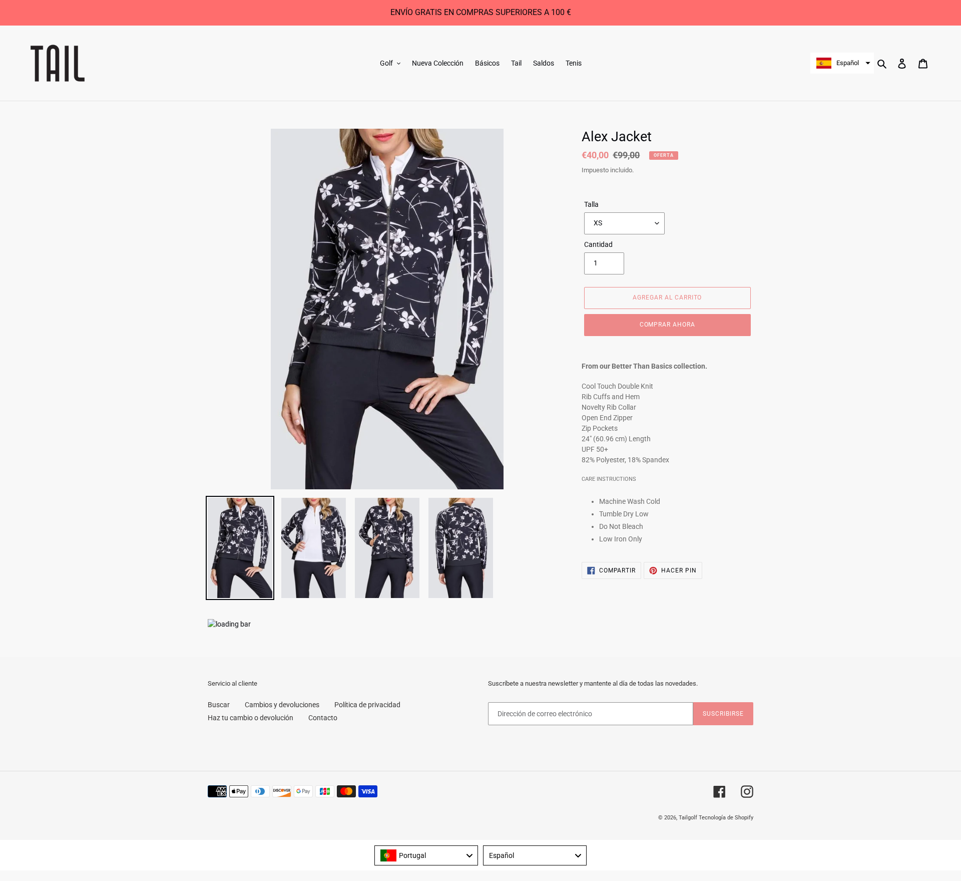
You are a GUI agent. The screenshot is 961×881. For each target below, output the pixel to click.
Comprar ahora (667, 324)
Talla (591, 204)
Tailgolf (688, 817)
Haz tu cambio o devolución (250, 718)
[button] (842, 63)
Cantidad (598, 244)
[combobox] (426, 855)
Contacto (322, 718)
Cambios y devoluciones (282, 705)
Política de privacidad (367, 705)
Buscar (219, 705)
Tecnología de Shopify (726, 817)
